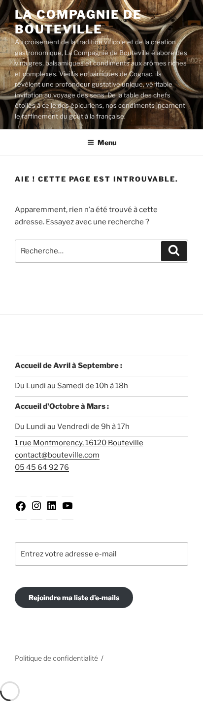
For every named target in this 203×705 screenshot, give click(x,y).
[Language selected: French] (178, 696)
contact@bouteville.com (57, 455)
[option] (178, 697)
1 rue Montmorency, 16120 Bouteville (79, 442)
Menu (107, 142)
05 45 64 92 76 (42, 467)
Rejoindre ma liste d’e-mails (74, 597)
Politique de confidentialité (56, 658)
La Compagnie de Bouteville (78, 21)
